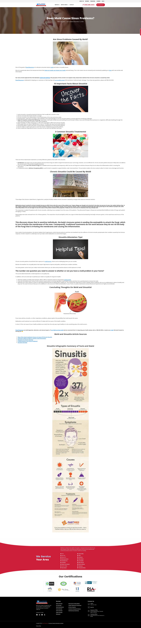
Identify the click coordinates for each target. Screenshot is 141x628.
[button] (59, 5)
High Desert (64, 567)
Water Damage (59, 603)
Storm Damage (59, 610)
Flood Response (30, 67)
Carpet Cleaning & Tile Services (74, 605)
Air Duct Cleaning (72, 607)
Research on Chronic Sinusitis (25, 340)
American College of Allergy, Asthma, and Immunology (32, 338)
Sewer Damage (59, 612)
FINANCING (92, 1)
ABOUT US (81, 1)
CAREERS (98, 1)
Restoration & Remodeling (74, 603)
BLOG (103, 1)
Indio (79, 555)
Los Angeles (80, 560)
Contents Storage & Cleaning (74, 609)
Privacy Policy (38, 625)
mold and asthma (45, 77)
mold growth (67, 279)
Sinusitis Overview (22, 342)
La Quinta (80, 557)
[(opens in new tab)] (49, 581)
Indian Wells (80, 553)
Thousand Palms (81, 567)
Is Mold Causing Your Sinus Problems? (28, 341)
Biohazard (58, 614)
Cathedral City (64, 560)
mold (52, 67)
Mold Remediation (60, 607)
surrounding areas (60, 80)
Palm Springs (81, 562)
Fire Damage (58, 605)
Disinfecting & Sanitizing (73, 610)
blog (110, 70)
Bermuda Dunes (65, 559)
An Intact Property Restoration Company (56, 623)
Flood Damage (59, 608)
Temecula (80, 566)
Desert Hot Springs (66, 564)
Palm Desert (81, 559)
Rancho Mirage (81, 564)
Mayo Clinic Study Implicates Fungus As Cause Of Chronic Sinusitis (35, 337)
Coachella (64, 562)
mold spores (48, 261)
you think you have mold (57, 330)
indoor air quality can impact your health (55, 70)
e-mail (111, 330)
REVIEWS (87, 1)
